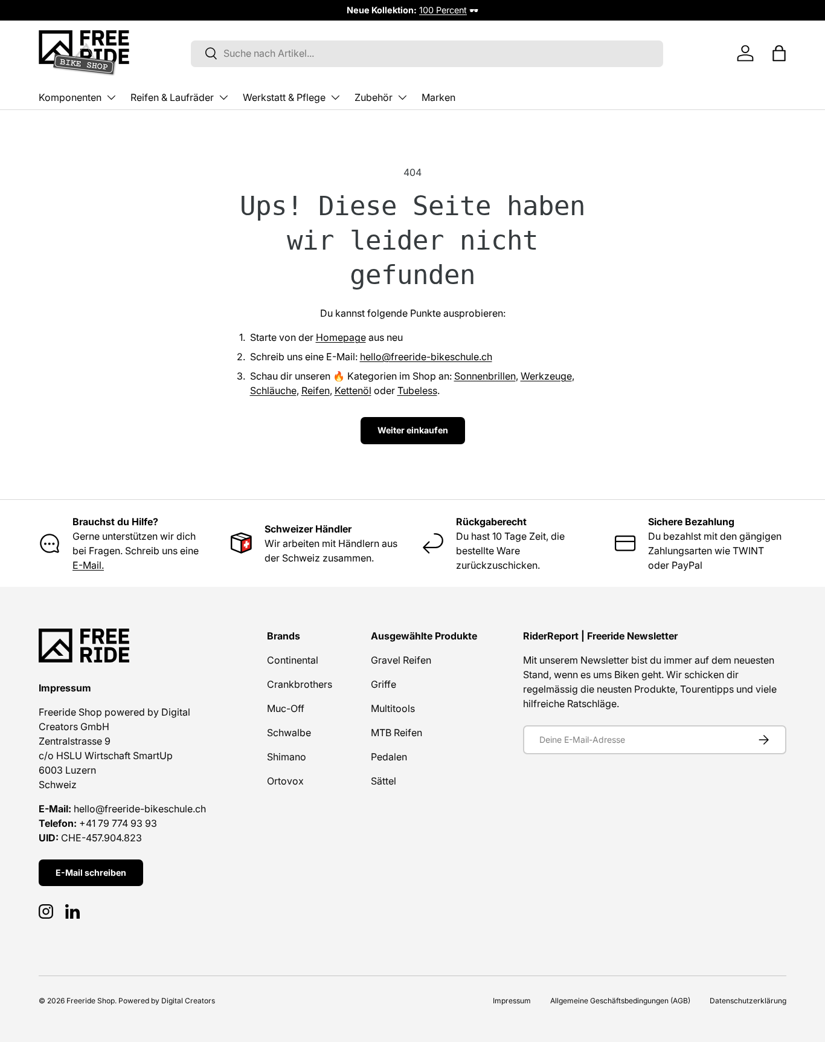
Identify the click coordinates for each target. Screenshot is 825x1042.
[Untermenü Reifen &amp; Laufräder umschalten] (223, 97)
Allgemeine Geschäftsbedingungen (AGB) (620, 1000)
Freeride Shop (90, 1000)
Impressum (512, 1000)
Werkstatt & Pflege (284, 97)
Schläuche (273, 390)
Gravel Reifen (401, 660)
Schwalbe (289, 732)
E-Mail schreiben (91, 872)
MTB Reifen (396, 732)
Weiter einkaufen (412, 430)
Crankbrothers (299, 684)
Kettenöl (353, 390)
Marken (438, 97)
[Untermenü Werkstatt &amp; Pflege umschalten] (335, 97)
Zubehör (374, 97)
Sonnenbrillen (485, 376)
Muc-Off (285, 708)
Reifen (315, 390)
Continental (292, 660)
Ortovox (285, 781)
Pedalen (389, 757)
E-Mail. (88, 565)
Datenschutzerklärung (748, 1000)
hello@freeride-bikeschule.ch (426, 357)
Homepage (341, 337)
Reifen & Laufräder (172, 97)
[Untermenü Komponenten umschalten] (111, 97)
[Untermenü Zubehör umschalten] (402, 97)
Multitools (393, 708)
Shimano (286, 757)
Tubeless (417, 390)
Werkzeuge (546, 376)
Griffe (383, 684)
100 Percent (443, 10)
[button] (779, 53)
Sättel (383, 781)
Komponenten (70, 97)
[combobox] (427, 53)
